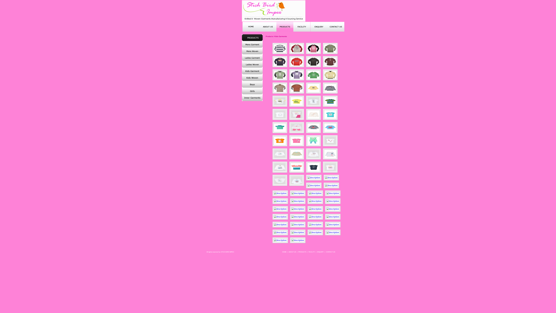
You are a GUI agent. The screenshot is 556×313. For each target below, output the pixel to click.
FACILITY (312, 252)
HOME (284, 252)
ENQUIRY (320, 252)
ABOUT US (292, 252)
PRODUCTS (302, 252)
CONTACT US (330, 252)
